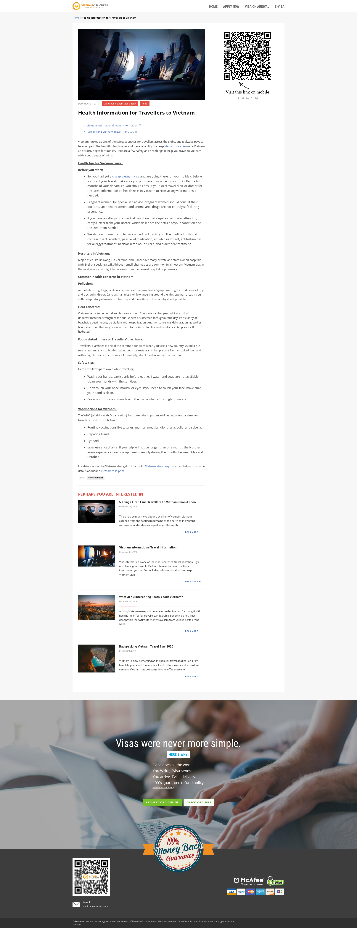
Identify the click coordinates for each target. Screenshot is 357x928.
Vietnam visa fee (175, 146)
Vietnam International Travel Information (112, 125)
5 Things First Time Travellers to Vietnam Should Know (157, 502)
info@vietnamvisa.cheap (95, 906)
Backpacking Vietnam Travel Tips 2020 (110, 132)
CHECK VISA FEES (198, 802)
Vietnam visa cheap (157, 466)
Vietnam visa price (112, 471)
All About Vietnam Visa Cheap (120, 103)
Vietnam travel (95, 478)
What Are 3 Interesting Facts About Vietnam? (151, 597)
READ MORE (191, 532)
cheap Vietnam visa (125, 176)
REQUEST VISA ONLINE (162, 802)
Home (76, 17)
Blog (144, 103)
